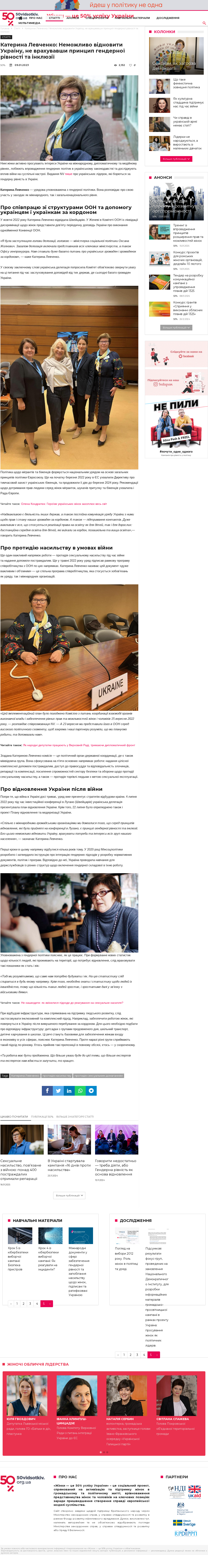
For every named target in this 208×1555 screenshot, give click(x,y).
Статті (17, 28)
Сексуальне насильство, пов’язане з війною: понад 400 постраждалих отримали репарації (20, 1170)
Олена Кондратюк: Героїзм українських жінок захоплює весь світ (64, 503)
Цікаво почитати (14, 1116)
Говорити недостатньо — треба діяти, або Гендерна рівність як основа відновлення (115, 1167)
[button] (100, 1452)
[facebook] (47, 1091)
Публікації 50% (42, 1116)
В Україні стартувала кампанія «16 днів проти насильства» (69, 1165)
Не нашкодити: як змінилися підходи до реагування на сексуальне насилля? (72, 1002)
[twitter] (58, 1091)
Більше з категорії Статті (75, 1116)
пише (68, 174)
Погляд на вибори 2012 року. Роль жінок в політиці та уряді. (126, 1259)
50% (2, 65)
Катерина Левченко (25, 1075)
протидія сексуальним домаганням (99, 1075)
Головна (4, 28)
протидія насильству (57, 1075)
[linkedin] (69, 1091)
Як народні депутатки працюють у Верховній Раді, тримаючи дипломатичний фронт (79, 745)
